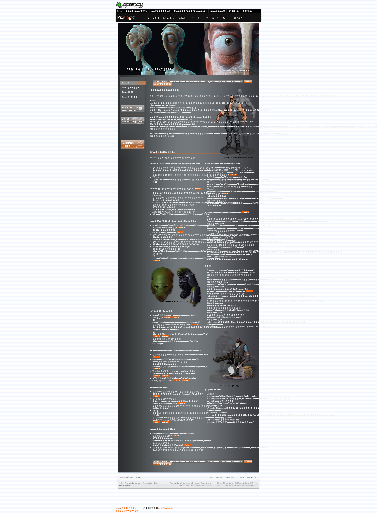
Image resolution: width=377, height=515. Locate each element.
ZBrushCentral (229, 477)
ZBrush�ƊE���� (130, 88)
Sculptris (181, 18)
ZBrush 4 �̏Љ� (160, 82)
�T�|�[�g (233, 11)
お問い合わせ (252, 477)
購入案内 (238, 18)
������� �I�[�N (127, 511)
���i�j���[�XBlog (136, 11)
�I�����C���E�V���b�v (190, 11)
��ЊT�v (247, 11)
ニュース (145, 18)
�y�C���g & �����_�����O (225, 82)
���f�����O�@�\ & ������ (187, 82)
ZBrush (156, 18)
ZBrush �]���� (129, 97)
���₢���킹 (217, 11)
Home (119, 11)
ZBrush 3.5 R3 (127, 92)
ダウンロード (212, 18)
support (141, 508)
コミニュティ (195, 18)
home (118, 508)
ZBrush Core (168, 18)
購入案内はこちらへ (133, 477)
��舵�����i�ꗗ (160, 11)
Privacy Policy (124, 485)
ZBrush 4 (125, 83)
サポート (226, 18)
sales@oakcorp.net (165, 508)
